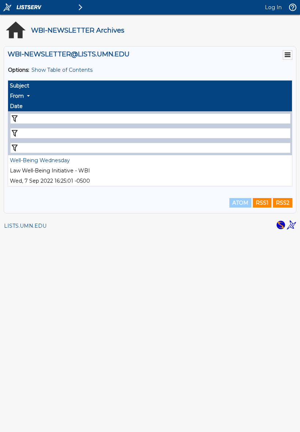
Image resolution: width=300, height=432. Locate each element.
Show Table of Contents (62, 70)
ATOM (240, 203)
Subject (19, 85)
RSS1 (262, 203)
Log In (273, 7)
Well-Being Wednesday (40, 160)
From (17, 96)
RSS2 (282, 203)
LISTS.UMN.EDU (25, 226)
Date (16, 106)
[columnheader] (150, 86)
